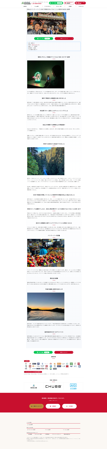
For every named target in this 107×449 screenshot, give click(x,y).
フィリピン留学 (66, 429)
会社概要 (30, 434)
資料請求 (53, 406)
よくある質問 (30, 424)
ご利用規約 (47, 434)
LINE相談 (70, 406)
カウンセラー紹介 (38, 434)
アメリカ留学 (47, 429)
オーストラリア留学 (31, 429)
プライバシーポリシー (56, 434)
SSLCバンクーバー (36, 44)
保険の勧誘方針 (67, 434)
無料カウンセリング (64, 38)
